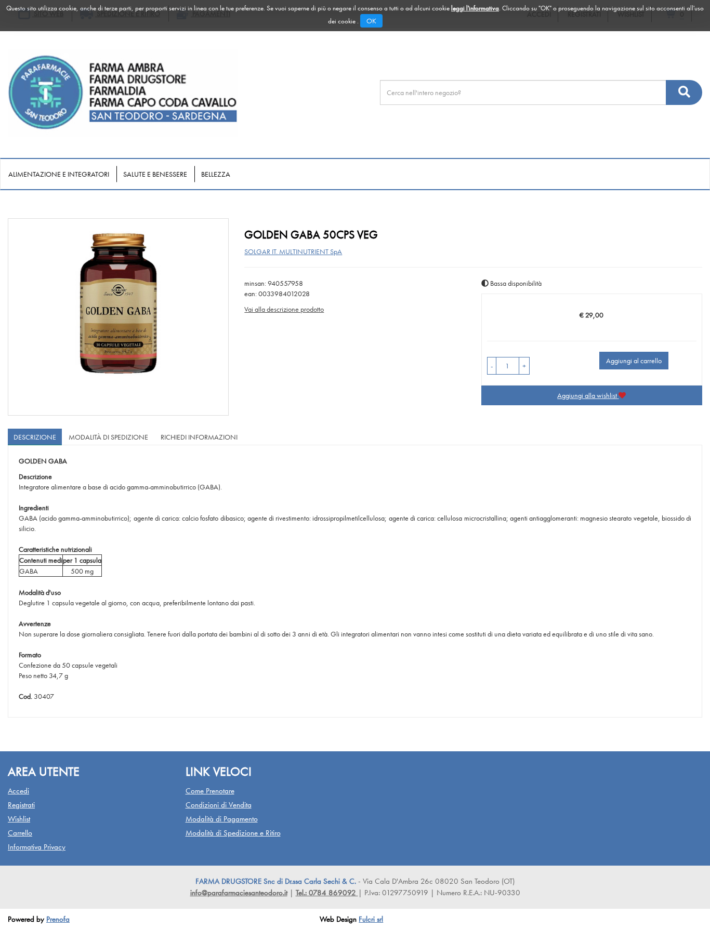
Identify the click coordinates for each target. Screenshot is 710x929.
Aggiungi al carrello (634, 360)
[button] (491, 366)
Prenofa (58, 919)
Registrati (21, 805)
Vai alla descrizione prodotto (284, 309)
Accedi (18, 791)
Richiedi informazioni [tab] (199, 437)
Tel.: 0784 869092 (327, 892)
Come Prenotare (210, 791)
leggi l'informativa (475, 8)
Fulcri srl (371, 919)
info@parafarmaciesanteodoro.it (238, 892)
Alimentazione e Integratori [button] (58, 174)
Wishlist (19, 819)
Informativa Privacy (36, 847)
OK (371, 20)
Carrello (20, 833)
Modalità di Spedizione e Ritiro (233, 833)
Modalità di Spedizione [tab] (108, 437)
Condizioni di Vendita (219, 805)
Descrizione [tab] (35, 437)
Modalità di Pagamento (222, 819)
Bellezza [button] (215, 174)
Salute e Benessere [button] (155, 174)
